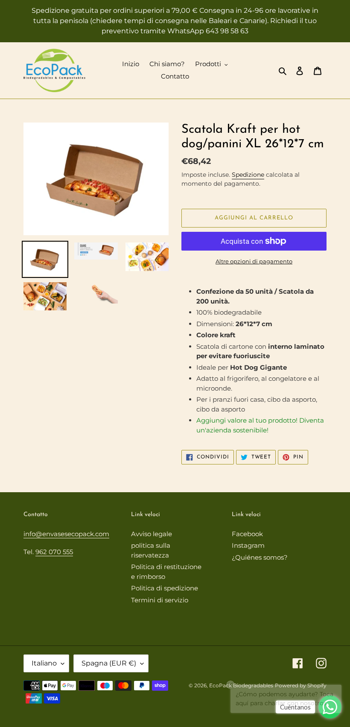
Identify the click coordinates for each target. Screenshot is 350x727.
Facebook (247, 534)
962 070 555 (54, 552)
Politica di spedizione (164, 588)
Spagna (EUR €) (109, 663)
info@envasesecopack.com (66, 534)
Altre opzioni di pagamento (254, 261)
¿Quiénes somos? (260, 557)
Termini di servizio (159, 600)
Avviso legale (151, 534)
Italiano (44, 663)
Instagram (248, 545)
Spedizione (248, 174)
